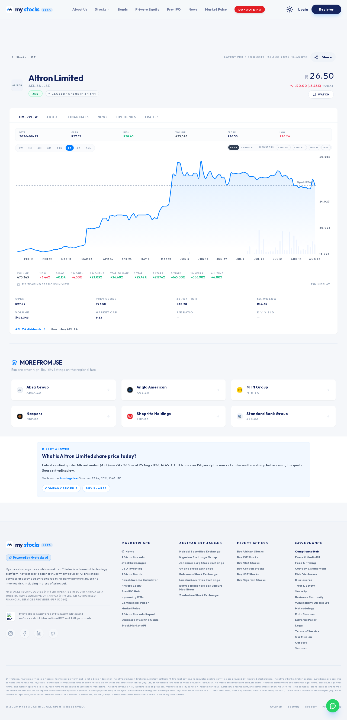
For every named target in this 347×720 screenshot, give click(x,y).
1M (30, 147)
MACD (314, 147)
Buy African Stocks (250, 551)
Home (130, 551)
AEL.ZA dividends (28, 329)
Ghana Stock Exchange (196, 568)
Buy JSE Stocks (247, 557)
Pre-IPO (174, 9)
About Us (79, 9)
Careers (301, 642)
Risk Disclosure (306, 574)
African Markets (133, 557)
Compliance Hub (307, 551)
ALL (88, 147)
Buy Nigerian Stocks (251, 580)
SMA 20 (283, 147)
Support (301, 648)
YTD (60, 147)
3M (39, 147)
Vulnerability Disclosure (312, 603)
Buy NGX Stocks (248, 563)
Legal (299, 625)
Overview (28, 117)
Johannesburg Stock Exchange (201, 563)
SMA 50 (299, 147)
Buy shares (96, 488)
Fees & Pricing (305, 563)
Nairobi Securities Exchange (199, 551)
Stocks (100, 9)
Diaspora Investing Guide (140, 620)
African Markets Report (138, 614)
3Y (78, 147)
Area (233, 147)
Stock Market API (133, 625)
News (192, 9)
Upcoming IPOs (132, 597)
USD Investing (131, 568)
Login (303, 9)
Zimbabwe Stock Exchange (199, 595)
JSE (33, 57)
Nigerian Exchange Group (198, 557)
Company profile (61, 488)
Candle (247, 147)
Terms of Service (307, 631)
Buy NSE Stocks (248, 574)
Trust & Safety (305, 585)
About (52, 117)
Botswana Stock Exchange (198, 574)
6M (49, 147)
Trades (151, 117)
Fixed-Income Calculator (139, 580)
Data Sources (305, 614)
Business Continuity (309, 597)
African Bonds (131, 574)
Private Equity (147, 9)
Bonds (123, 9)
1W (21, 147)
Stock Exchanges (133, 563)
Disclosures (303, 580)
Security (301, 591)
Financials (78, 117)
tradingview (69, 478)
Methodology (304, 608)
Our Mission (303, 637)
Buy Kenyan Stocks (250, 568)
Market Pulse (216, 9)
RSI (325, 147)
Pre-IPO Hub (130, 591)
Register (326, 9)
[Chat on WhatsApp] (332, 705)
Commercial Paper (135, 603)
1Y (69, 147)
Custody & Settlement (310, 568)
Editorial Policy (306, 620)
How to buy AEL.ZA (64, 329)
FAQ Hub (276, 706)
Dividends (126, 117)
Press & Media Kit (307, 557)
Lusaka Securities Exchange (199, 580)
